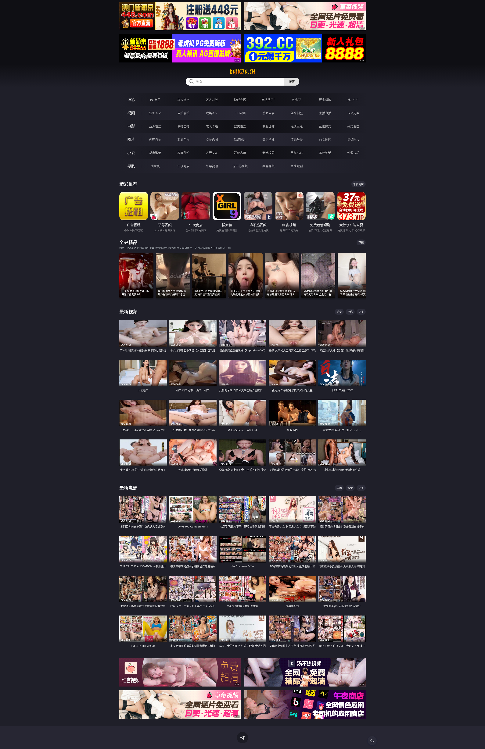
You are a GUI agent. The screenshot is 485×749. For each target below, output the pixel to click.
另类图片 (353, 139)
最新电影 (128, 488)
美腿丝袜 (268, 139)
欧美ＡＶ (212, 113)
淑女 (350, 488)
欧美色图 (212, 139)
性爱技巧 (353, 153)
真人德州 (183, 100)
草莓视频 (212, 166)
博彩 (131, 99)
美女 (339, 312)
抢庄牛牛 (353, 100)
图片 (131, 139)
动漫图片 (240, 139)
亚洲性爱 (155, 126)
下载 (361, 242)
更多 (361, 312)
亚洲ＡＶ (155, 113)
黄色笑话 (325, 153)
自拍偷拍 (183, 113)
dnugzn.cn (242, 72)
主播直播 (325, 113)
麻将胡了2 (268, 100)
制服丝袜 (268, 126)
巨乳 (350, 312)
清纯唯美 (297, 139)
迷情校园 (268, 153)
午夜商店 (183, 166)
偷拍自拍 (183, 126)
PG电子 (155, 100)
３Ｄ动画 (240, 113)
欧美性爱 (240, 126)
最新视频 (128, 311)
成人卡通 (212, 126)
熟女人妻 (268, 113)
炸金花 (296, 100)
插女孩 (155, 166)
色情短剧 (297, 166)
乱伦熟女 (325, 126)
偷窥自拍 (155, 139)
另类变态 (353, 126)
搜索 (292, 82)
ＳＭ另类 (353, 113)
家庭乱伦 (183, 153)
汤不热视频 (240, 166)
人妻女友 (212, 153)
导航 (131, 166)
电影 (131, 126)
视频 (131, 112)
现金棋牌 (325, 100)
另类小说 (297, 153)
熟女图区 (325, 139)
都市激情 (155, 153)
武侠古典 (240, 153)
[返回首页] (372, 740)
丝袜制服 (297, 113)
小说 (131, 152)
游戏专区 (240, 100)
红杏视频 (268, 166)
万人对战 (212, 100)
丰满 (339, 488)
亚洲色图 (183, 139)
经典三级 (297, 126)
